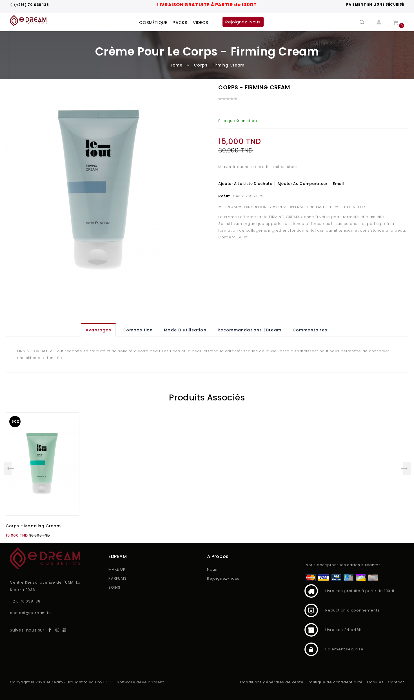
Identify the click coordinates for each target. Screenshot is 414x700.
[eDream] (28, 20)
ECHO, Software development (133, 682)
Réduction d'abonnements (311, 610)
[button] (69, 435)
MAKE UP (117, 569)
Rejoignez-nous (223, 578)
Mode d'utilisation (185, 330)
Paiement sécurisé (311, 649)
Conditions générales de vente (271, 682)
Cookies (375, 682)
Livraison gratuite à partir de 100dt (311, 591)
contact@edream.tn (30, 612)
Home (176, 65)
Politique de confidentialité (335, 682)
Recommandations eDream (249, 330)
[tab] (99, 330)
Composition (138, 330)
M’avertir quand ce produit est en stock (257, 166)
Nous (212, 569)
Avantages (98, 330)
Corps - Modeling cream (33, 526)
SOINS (114, 587)
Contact (396, 682)
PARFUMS (117, 578)
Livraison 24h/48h (311, 629)
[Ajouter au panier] (69, 422)
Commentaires (310, 330)
